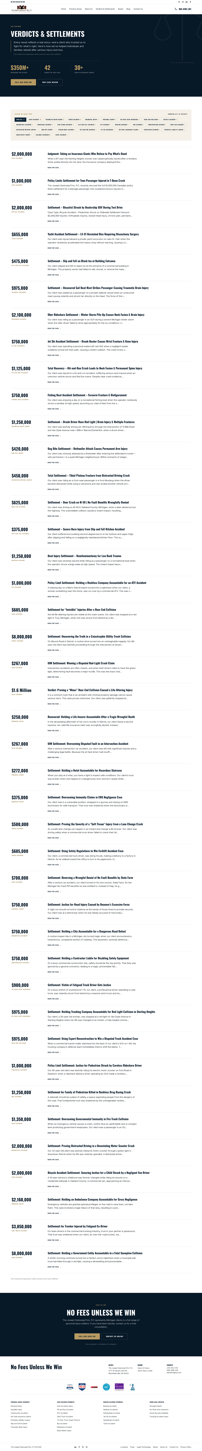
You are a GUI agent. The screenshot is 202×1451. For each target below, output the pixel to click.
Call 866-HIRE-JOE (23, 82)
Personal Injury (109, 119)
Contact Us (138, 9)
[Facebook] (190, 2)
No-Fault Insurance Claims (21, 1417)
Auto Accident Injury (65, 1406)
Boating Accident (122, 125)
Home (63, 9)
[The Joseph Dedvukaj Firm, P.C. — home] (22, 9)
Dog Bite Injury (48, 130)
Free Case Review (50, 82)
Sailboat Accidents (43, 135)
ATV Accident (62, 1413)
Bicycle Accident (170, 119)
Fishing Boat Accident (66, 130)
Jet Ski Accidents (108, 130)
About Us (88, 9)
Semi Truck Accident (65, 125)
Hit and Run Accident (65, 1410)
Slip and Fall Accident (19, 1424)
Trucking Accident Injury (159, 1417)
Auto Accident (35, 119)
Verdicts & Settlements (105, 9)
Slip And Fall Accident (87, 125)
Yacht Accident (61, 135)
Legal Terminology (144, 1447)
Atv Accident (105, 125)
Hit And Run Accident (88, 130)
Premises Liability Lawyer (174, 130)
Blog (128, 9)
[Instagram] (183, 2)
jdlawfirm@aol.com (174, 1373)
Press (132, 1447)
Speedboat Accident (111, 1420)
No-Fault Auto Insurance (159, 1410)
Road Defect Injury (23, 135)
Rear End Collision (151, 119)
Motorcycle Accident (24, 125)
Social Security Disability (159, 1413)
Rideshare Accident (45, 125)
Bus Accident (138, 125)
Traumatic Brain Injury (55, 119)
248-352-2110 (172, 1368)
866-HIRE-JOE (185, 9)
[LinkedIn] (187, 2)
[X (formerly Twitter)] (179, 2)
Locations (124, 1447)
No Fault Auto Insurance (130, 119)
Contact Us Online (114, 1336)
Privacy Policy (185, 1447)
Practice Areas (75, 9)
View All (20, 119)
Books (120, 9)
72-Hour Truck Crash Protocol (68, 1420)
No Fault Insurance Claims (129, 130)
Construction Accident (157, 125)
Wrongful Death (91, 119)
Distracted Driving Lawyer (26, 130)
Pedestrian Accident (152, 130)
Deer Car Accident (177, 125)
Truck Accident (75, 119)
